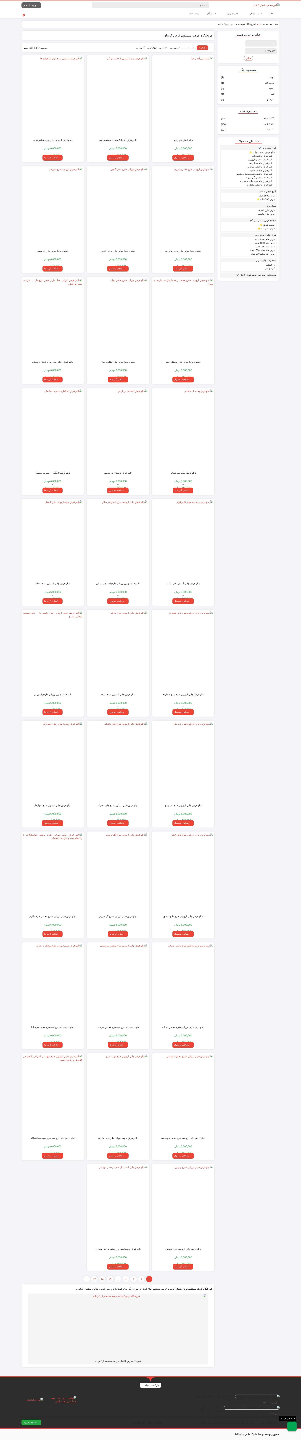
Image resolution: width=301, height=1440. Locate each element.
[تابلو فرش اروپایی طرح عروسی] (52, 207)
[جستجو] (95, 5)
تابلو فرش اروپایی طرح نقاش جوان (118, 362)
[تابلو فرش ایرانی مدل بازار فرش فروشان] (52, 318)
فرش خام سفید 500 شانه (263, 254)
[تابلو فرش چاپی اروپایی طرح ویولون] (183, 1205)
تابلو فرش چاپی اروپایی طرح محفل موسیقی (183, 1138)
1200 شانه (269, 118)
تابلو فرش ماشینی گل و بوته (259, 177)
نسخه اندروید (30, 1422)
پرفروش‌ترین (176, 47)
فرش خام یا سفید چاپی (265, 235)
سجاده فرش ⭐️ (267, 225)
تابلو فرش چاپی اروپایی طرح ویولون (183, 1249)
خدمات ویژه (232, 13)
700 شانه (269, 129)
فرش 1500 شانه (267, 195)
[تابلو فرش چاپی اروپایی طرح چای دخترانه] (118, 761)
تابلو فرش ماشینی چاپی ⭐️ (262, 152)
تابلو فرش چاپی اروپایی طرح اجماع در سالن (118, 583)
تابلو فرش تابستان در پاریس (118, 472)
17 (94, 1279)
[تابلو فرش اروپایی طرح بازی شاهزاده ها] (52, 96)
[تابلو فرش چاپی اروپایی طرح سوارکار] (52, 761)
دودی (271, 77)
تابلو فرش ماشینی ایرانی (260, 163)
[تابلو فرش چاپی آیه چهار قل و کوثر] (183, 540)
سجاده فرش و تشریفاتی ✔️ (263, 220)
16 (102, 1279)
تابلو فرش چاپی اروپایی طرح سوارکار (52, 805)
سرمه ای (269, 82)
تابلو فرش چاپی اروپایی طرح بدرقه (118, 694)
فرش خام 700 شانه (265, 246)
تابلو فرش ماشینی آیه (262, 156)
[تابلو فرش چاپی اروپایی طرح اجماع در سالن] (118, 540)
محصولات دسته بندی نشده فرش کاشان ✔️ (256, 275)
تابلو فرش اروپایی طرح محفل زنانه (183, 362)
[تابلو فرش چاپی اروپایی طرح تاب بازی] (183, 761)
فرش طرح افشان (266, 210)
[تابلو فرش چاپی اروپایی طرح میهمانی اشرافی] (52, 1094)
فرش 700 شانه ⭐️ (266, 199)
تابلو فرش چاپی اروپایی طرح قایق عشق (183, 916)
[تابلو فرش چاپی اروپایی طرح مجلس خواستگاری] (52, 872)
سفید (271, 88)
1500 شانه (269, 124)
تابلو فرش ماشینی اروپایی (260, 159)
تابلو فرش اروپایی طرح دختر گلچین (118, 251)
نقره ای (270, 99)
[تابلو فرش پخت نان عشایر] (183, 429)
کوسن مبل (270, 268)
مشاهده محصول (182, 157)
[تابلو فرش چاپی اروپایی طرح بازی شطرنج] (183, 650)
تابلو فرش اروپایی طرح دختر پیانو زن (183, 251)
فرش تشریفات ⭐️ (266, 228)
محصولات (194, 13)
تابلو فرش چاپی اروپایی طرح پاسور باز (52, 694)
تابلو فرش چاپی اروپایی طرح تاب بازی (183, 805)
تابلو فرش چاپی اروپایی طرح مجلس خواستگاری (52, 916)
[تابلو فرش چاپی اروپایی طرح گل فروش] (118, 872)
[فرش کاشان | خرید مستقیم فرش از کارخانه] (266, 5)
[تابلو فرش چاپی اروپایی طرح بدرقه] (118, 650)
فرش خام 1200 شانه (265, 239)
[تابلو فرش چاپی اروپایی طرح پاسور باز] (52, 650)
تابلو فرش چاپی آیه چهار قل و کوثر (183, 583)
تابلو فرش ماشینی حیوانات (260, 166)
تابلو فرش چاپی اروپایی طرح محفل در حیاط (52, 1027)
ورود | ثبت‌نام (30, 5)
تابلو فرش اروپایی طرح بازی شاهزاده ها (52, 140)
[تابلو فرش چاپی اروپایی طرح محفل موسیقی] (183, 1094)
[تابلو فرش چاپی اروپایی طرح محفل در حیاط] (52, 983)
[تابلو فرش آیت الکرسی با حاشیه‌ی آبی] (118, 96)
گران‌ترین (140, 47)
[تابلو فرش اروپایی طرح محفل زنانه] (183, 318)
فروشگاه (211, 13)
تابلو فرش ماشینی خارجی (260, 170)
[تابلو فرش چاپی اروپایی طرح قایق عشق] (183, 872)
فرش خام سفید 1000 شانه (262, 250)
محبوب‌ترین (190, 47)
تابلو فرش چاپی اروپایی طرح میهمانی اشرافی (52, 1138)
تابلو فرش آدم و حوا (183, 140)
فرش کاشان (255, 13)
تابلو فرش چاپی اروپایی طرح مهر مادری (117, 1138)
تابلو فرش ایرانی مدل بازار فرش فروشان (52, 362)
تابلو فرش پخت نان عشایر (183, 472)
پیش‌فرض (202, 47)
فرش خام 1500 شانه (265, 243)
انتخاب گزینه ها (51, 157)
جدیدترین (163, 47)
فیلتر (248, 58)
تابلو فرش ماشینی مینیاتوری (259, 184)
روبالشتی (270, 265)
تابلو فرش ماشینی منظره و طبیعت (256, 181)
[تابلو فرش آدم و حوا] (183, 96)
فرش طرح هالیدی (266, 214)
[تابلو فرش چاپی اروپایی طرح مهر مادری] (118, 1094)
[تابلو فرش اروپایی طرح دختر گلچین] (118, 207)
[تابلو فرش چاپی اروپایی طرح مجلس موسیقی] (118, 983)
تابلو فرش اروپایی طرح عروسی (52, 251)
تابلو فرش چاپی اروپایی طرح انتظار (52, 583)
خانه (271, 13)
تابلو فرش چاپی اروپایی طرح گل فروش (118, 916)
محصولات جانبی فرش (266, 260)
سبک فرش (271, 206)
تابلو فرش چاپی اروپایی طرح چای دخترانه (118, 805)
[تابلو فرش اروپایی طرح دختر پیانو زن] (183, 207)
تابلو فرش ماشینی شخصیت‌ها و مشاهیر (254, 174)
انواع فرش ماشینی (267, 191)
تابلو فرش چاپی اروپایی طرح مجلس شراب (183, 1027)
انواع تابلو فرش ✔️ (267, 148)
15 (110, 1279)
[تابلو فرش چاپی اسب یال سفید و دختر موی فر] (118, 1205)
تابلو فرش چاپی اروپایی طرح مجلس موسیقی (117, 1027)
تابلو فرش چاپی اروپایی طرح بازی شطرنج (183, 694)
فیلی (271, 93)
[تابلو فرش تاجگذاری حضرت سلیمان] (52, 429)
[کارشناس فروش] (292, 1426)
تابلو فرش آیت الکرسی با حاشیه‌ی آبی (118, 140)
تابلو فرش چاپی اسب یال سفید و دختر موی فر (118, 1249)
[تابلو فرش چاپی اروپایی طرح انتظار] (52, 540)
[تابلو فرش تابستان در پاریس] (118, 429)
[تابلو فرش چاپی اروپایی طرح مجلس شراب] (183, 983)
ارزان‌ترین (152, 47)
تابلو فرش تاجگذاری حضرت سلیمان (52, 472)
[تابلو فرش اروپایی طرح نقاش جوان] (118, 318)
